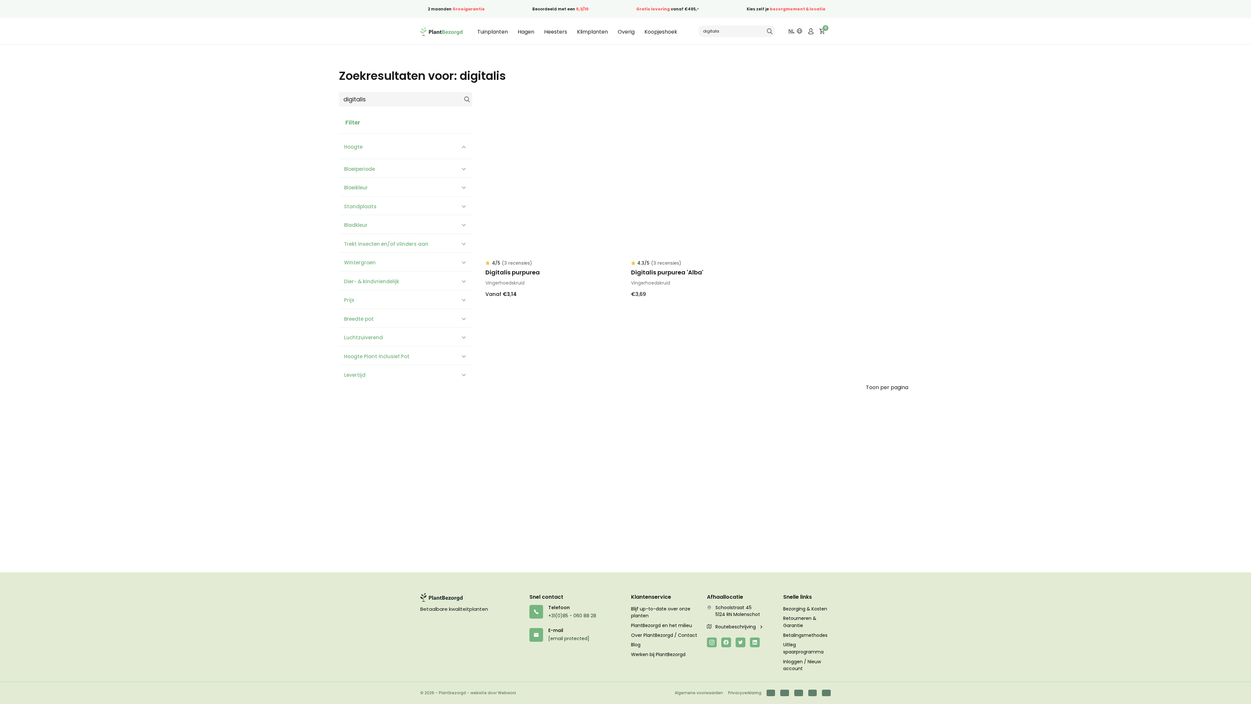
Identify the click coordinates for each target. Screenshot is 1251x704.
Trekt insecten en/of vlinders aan (386, 244)
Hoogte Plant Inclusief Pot (377, 356)
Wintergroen (360, 262)
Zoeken (769, 31)
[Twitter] (740, 642)
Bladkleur (355, 225)
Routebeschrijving (736, 626)
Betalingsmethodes (805, 635)
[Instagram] (712, 642)
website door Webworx (493, 693)
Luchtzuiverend (363, 337)
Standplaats (360, 206)
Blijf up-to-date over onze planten (660, 612)
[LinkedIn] (755, 642)
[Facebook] (726, 642)
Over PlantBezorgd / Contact (664, 635)
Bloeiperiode (359, 169)
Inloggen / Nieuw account (802, 665)
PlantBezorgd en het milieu (661, 625)
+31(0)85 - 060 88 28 (572, 615)
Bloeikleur (356, 187)
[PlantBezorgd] (441, 31)
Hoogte (353, 146)
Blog (635, 644)
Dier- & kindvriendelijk (371, 281)
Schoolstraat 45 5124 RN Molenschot (737, 611)
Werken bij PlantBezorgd (658, 654)
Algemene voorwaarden (699, 693)
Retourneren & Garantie (799, 622)
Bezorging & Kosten (805, 609)
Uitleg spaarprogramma (803, 648)
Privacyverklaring (744, 693)
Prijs (349, 300)
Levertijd (355, 375)
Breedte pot (359, 318)
